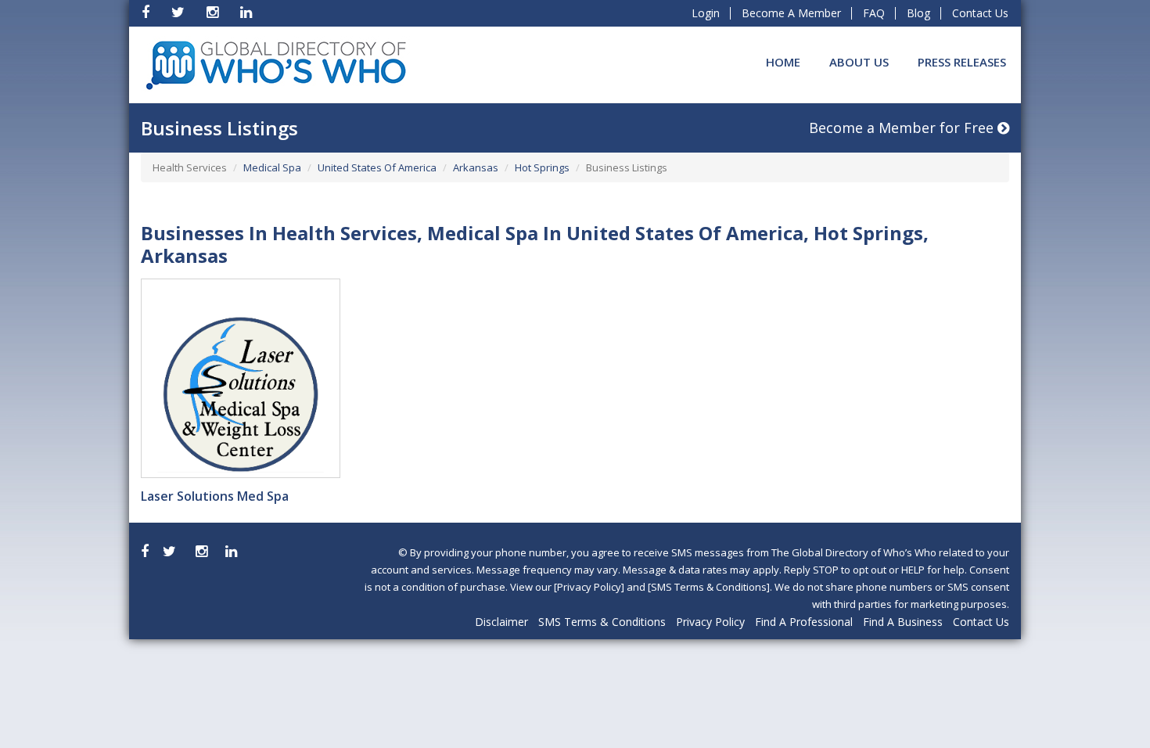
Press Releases (962, 62)
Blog (918, 13)
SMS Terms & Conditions (602, 621)
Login (706, 13)
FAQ (874, 13)
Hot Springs (542, 167)
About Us (859, 62)
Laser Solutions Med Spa (215, 496)
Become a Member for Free (903, 127)
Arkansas (475, 167)
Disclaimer (501, 621)
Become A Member (791, 13)
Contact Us (980, 13)
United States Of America (377, 167)
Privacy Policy (710, 621)
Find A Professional (804, 621)
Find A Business (903, 621)
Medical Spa (272, 167)
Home (783, 62)
